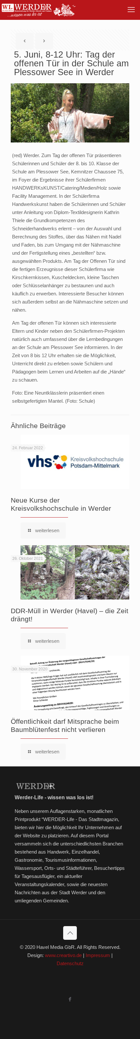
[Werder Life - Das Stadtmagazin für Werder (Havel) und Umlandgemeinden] (38, 10)
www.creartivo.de (63, 955)
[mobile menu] (131, 9)
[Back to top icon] (70, 933)
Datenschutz (70, 963)
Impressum (98, 955)
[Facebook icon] (70, 999)
